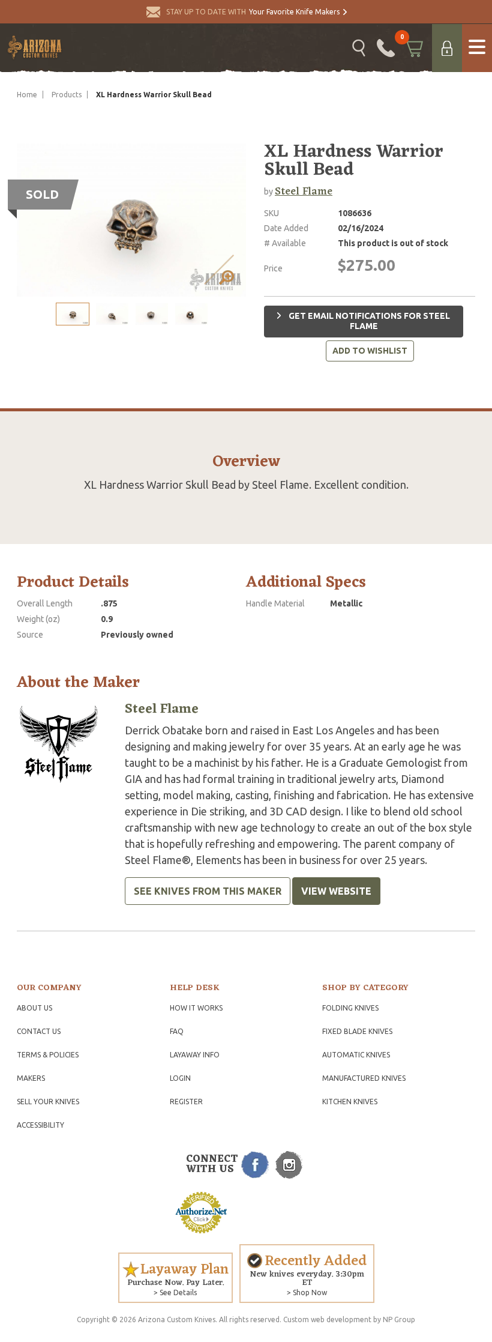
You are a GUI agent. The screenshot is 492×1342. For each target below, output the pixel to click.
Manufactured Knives (364, 1078)
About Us (34, 1008)
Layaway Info (195, 1055)
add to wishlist (369, 350)
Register (186, 1101)
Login (180, 1078)
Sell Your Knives (48, 1101)
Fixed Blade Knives (357, 1031)
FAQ (177, 1031)
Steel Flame (303, 191)
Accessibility (40, 1125)
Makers (31, 1078)
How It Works (196, 1008)
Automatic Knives (356, 1055)
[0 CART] (413, 48)
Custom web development (327, 1319)
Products (67, 94)
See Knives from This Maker (207, 891)
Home (27, 94)
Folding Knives (350, 1008)
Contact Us (39, 1031)
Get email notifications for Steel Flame (368, 321)
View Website (336, 891)
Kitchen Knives (349, 1101)
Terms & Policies (48, 1055)
